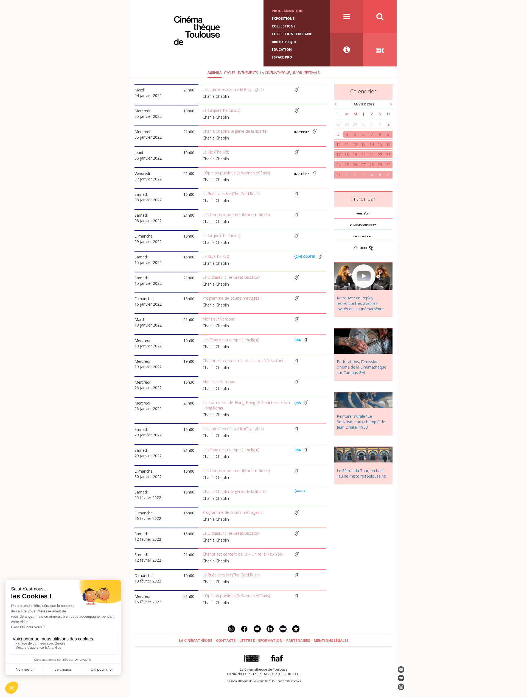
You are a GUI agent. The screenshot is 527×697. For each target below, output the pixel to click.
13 (363, 144)
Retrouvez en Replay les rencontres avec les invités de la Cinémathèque (361, 303)
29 (355, 124)
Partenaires (298, 640)
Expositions (283, 18)
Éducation (282, 49)
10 (338, 144)
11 (346, 144)
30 (363, 124)
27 (338, 124)
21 (371, 154)
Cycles (229, 72)
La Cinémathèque (195, 640)
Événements (248, 72)
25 (346, 164)
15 (380, 144)
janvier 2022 (363, 104)
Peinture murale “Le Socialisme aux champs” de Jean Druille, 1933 (361, 422)
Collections (283, 26)
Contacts (226, 640)
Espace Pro (282, 57)
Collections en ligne (292, 34)
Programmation (287, 11)
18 (346, 154)
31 (371, 124)
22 (380, 154)
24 (338, 164)
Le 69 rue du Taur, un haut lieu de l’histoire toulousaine (361, 473)
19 (355, 154)
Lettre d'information (260, 640)
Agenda (215, 72)
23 (388, 154)
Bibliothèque (284, 42)
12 (355, 144)
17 (338, 154)
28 (346, 124)
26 (355, 164)
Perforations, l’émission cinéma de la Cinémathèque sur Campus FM (361, 367)
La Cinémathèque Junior (281, 72)
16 (388, 144)
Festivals (311, 72)
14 (371, 144)
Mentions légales (331, 640)
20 (363, 154)
